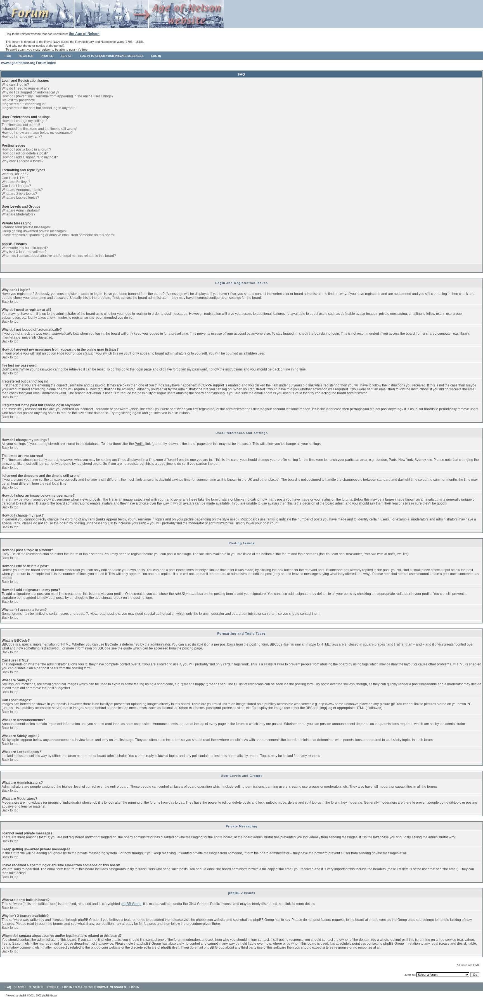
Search (66, 55)
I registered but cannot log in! (24, 104)
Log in (156, 55)
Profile (47, 55)
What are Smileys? (16, 182)
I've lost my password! (18, 100)
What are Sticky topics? (19, 194)
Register (26, 55)
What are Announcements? (22, 190)
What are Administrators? (21, 210)
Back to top (10, 302)
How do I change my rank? (22, 137)
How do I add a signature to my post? (30, 157)
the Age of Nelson (84, 34)
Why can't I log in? (15, 84)
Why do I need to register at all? (25, 88)
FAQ (8, 55)
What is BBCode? (15, 174)
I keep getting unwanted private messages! (34, 231)
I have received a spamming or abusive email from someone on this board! (58, 235)
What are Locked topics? (20, 198)
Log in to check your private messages (112, 55)
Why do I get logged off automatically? (30, 92)
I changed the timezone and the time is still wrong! (39, 129)
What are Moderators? (18, 214)
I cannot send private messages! (26, 227)
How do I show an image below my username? (37, 133)
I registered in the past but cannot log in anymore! (39, 108)
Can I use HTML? (15, 178)
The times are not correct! (21, 125)
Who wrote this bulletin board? (25, 248)
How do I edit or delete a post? (25, 153)
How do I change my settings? (24, 121)
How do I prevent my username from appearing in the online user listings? (57, 96)
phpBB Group (131, 904)
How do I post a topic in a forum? (26, 149)
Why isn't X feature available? (24, 252)
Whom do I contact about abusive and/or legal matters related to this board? (59, 256)
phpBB (22, 995)
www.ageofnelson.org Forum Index (28, 63)
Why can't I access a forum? (23, 161)
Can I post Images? (16, 186)
